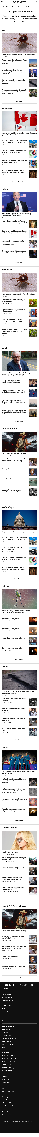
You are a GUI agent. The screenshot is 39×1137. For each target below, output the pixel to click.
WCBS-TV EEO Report (9, 1068)
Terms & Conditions (8, 1044)
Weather (21, 6)
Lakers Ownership (7, 1000)
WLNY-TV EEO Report (9, 1071)
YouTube (4, 1009)
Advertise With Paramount (10, 1103)
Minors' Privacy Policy (8, 1091)
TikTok (4, 1018)
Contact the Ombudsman (10, 1115)
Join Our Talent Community (10, 1106)
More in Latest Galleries (19, 899)
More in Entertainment (19, 500)
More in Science (19, 659)
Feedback (5, 1112)
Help (3, 1109)
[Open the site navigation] (7, 2)
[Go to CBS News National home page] (19, 2)
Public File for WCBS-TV (9, 1056)
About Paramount (7, 1100)
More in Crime (19, 740)
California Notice (7, 1082)
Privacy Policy (6, 1079)
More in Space (19, 820)
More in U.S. (19, 101)
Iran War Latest (6, 994)
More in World (19, 421)
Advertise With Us (7, 1041)
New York (4, 6)
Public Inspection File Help (10, 1062)
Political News (6, 991)
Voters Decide (30, 6)
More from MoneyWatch (19, 181)
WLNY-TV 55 (6, 1032)
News (14, 6)
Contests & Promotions (9, 1038)
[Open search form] (37, 2)
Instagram (5, 1015)
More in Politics (19, 262)
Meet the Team (6, 1029)
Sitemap (4, 1047)
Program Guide (6, 1035)
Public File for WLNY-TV (9, 1059)
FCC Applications (7, 1065)
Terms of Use (6, 1088)
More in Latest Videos (19, 977)
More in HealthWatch (19, 341)
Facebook (5, 1012)
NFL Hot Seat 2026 (8, 997)
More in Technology (19, 579)
